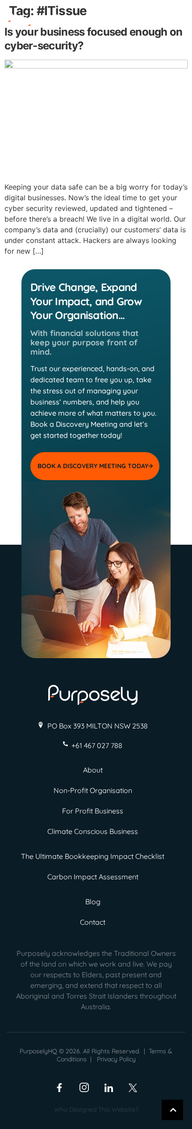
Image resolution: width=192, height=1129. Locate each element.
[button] (175, 23)
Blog (92, 901)
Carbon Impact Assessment (92, 876)
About (93, 769)
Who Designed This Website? (96, 1109)
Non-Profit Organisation (93, 790)
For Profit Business (92, 810)
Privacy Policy (116, 1059)
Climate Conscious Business (92, 831)
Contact (92, 922)
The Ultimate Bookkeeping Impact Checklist (92, 856)
